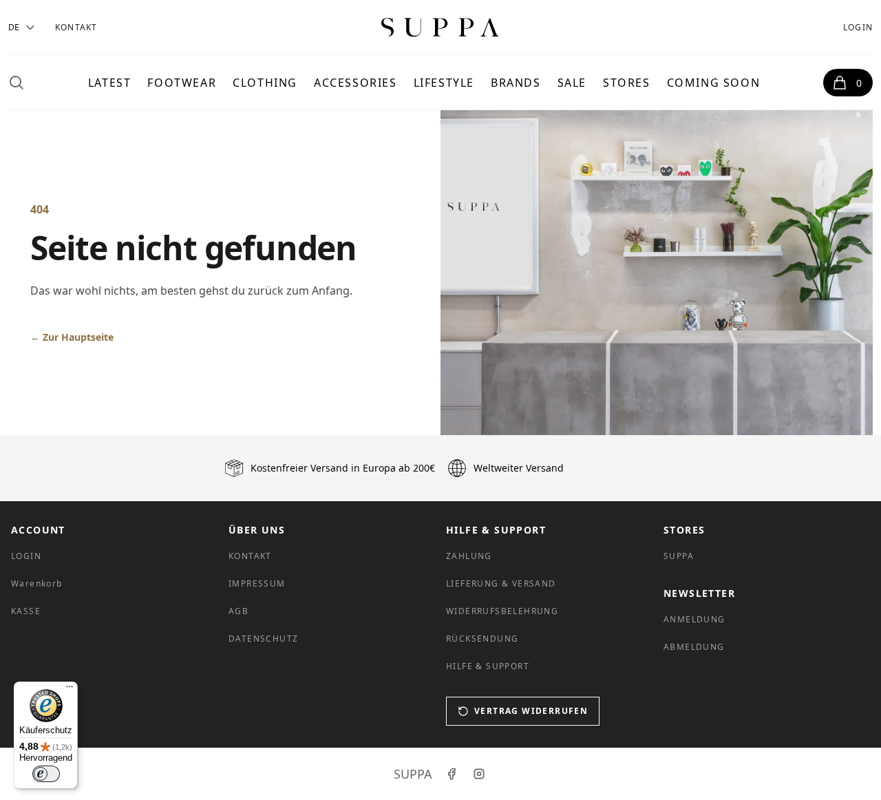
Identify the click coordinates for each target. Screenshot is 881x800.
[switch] (46, 774)
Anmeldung (694, 619)
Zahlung (469, 556)
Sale (572, 82)
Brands (516, 82)
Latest (109, 82)
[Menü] (69, 690)
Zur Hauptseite (72, 337)
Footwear (181, 82)
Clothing (265, 82)
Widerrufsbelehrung (502, 611)
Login (858, 27)
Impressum (257, 583)
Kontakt (76, 27)
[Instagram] (479, 774)
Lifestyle (444, 82)
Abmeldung (694, 647)
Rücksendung (482, 638)
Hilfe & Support (487, 666)
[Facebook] (451, 774)
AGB (238, 611)
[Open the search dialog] (16, 82)
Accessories (355, 82)
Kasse (26, 611)
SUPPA (679, 556)
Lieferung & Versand (501, 583)
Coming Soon (714, 82)
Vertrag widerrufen (531, 711)
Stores (626, 82)
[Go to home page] (440, 27)
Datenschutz (263, 638)
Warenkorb (37, 583)
